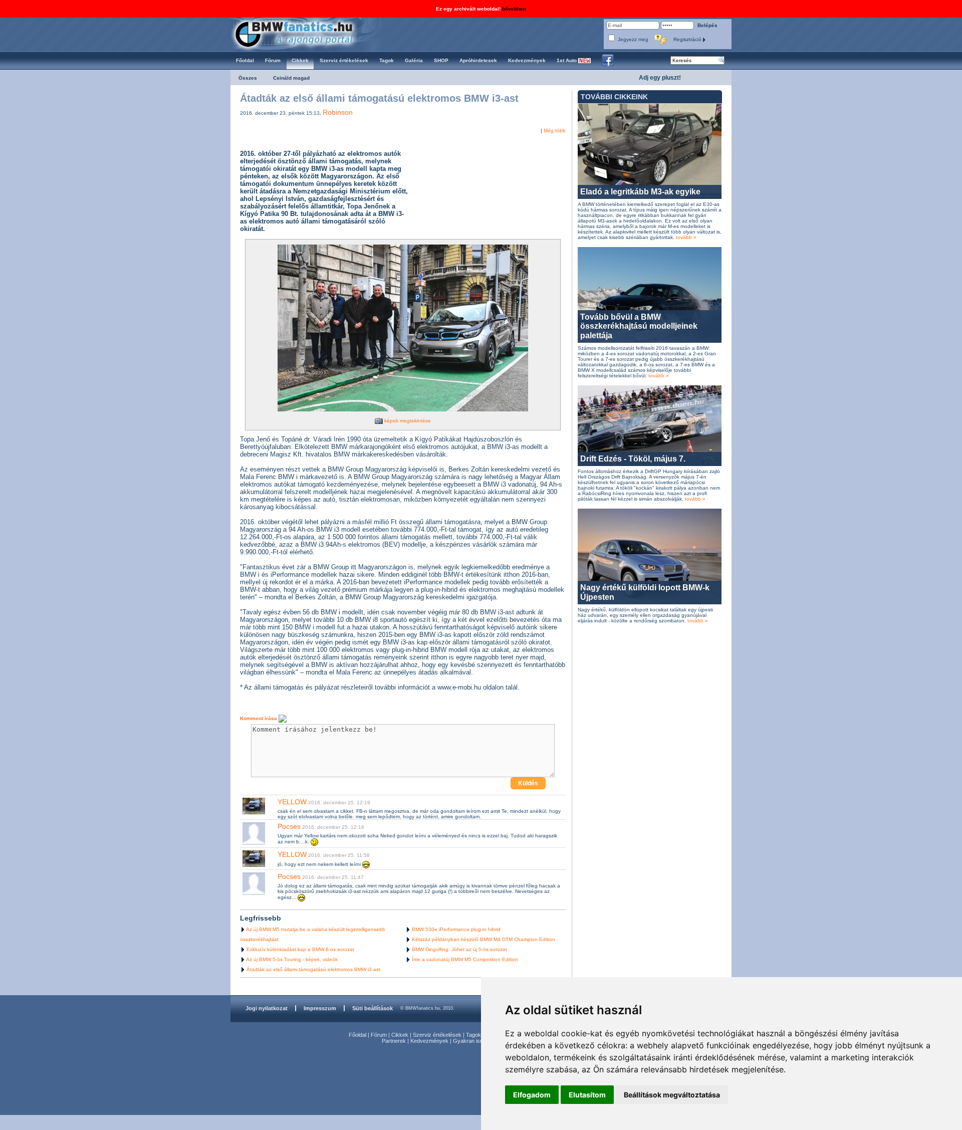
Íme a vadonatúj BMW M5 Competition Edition (465, 959)
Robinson (338, 112)
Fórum (379, 1035)
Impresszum (320, 1008)
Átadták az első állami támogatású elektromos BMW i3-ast (313, 969)
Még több (555, 130)
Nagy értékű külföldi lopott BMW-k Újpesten (644, 592)
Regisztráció (688, 39)
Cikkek (399, 1035)
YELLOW (292, 802)
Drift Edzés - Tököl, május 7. (632, 459)
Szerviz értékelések (437, 1035)
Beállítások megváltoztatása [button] (672, 1094)
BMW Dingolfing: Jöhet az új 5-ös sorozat (459, 949)
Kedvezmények (429, 1041)
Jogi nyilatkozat (267, 1008)
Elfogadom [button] (532, 1094)
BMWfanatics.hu (305, 33)
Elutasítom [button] (587, 1094)
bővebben (514, 9)
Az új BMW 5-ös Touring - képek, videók (292, 959)
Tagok (473, 1035)
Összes (247, 78)
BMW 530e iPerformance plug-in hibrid (456, 929)
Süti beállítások (372, 1008)
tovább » (686, 237)
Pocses (289, 826)
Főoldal (357, 1035)
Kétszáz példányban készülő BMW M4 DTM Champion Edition (483, 939)
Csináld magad (291, 78)
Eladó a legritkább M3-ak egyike (640, 191)
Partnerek (394, 1041)
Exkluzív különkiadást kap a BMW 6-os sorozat (300, 949)
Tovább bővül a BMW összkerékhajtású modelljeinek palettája (638, 326)
